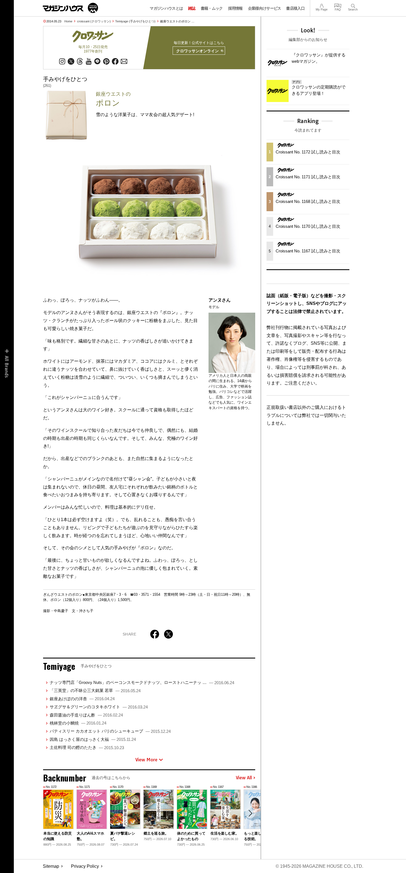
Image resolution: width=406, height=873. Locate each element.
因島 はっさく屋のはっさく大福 (93, 739)
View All (244, 777)
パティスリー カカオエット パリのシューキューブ (110, 731)
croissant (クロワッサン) (94, 21)
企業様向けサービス (264, 8)
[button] (250, 813)
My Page (321, 5)
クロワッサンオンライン (197, 51)
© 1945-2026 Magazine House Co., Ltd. (319, 866)
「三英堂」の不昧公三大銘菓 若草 (95, 690)
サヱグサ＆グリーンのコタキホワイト (99, 706)
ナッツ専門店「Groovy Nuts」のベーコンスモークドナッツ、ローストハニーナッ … (142, 682)
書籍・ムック (212, 8)
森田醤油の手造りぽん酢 (86, 715)
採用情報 (235, 8)
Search (352, 5)
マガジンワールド (70, 8)
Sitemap (51, 866)
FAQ (337, 5)
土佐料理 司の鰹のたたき (87, 747)
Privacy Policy (85, 866)
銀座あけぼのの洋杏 (82, 698)
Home (68, 21)
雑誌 (192, 8)
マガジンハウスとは (166, 8)
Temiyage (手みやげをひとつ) (135, 21)
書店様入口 (295, 8)
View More (146, 759)
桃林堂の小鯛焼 (78, 723)
